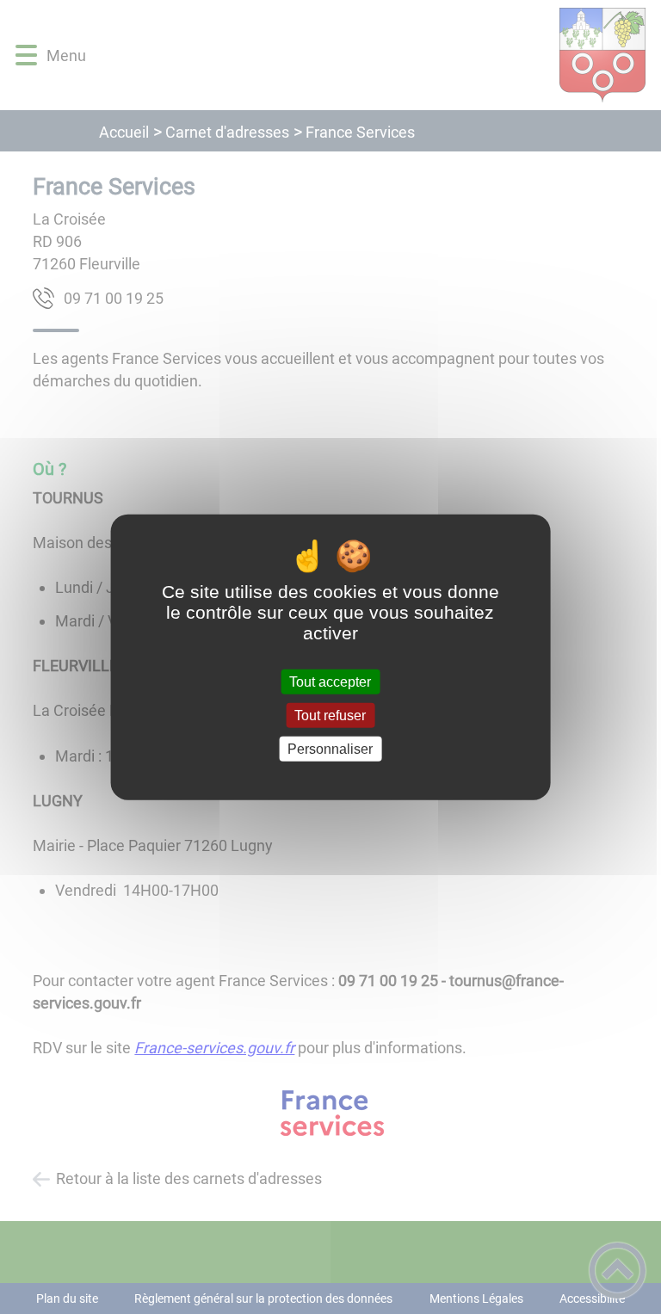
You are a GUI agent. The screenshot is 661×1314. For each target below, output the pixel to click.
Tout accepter (330, 681)
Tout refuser (330, 714)
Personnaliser (330, 749)
